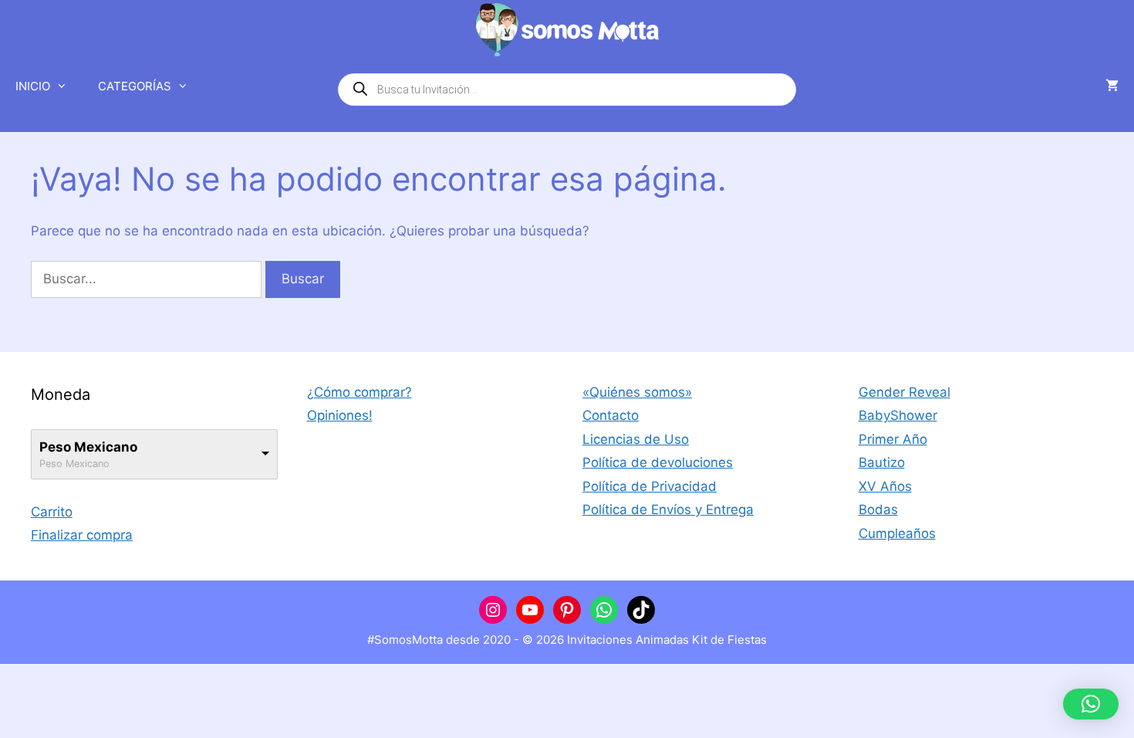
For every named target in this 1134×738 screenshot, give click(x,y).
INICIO (32, 86)
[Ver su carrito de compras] (1112, 86)
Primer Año (893, 439)
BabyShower (898, 415)
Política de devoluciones (657, 462)
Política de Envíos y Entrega (668, 509)
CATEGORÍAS (134, 86)
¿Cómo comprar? (359, 392)
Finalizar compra (82, 535)
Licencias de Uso (635, 439)
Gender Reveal (904, 392)
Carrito (52, 512)
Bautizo (882, 462)
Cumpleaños (897, 533)
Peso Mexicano (88, 447)
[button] (1091, 704)
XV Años (885, 486)
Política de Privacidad (649, 486)
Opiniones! (340, 415)
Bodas (878, 509)
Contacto (610, 415)
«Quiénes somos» (637, 392)
